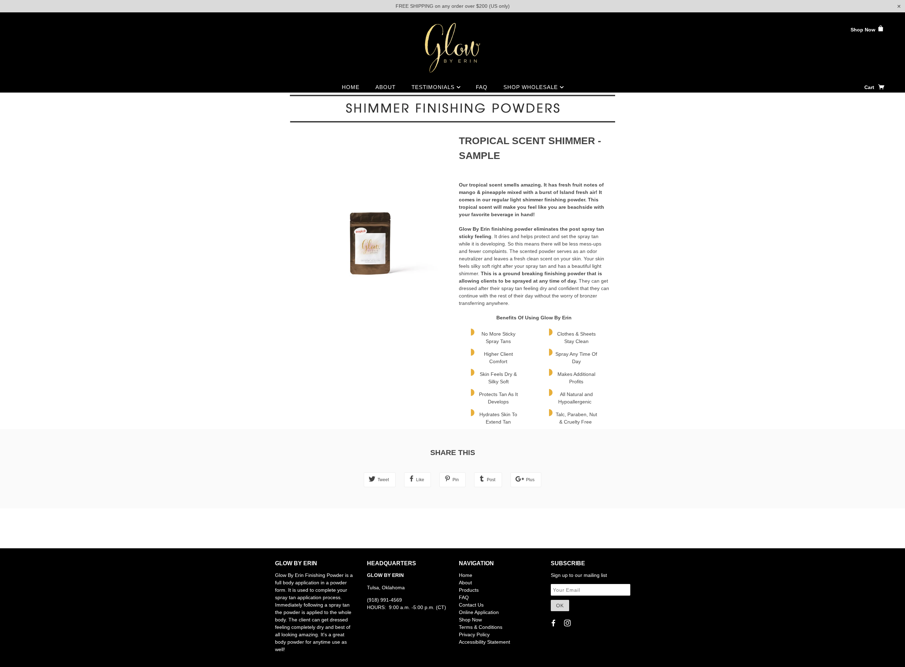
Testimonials (433, 87)
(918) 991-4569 (384, 600)
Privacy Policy (474, 634)
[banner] (452, 47)
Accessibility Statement (484, 642)
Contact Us (471, 605)
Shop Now (864, 30)
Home (351, 87)
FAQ (481, 87)
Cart (870, 87)
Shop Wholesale (531, 87)
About (385, 87)
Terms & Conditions (480, 627)
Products (469, 590)
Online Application (479, 612)
